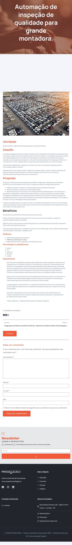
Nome (6, 382)
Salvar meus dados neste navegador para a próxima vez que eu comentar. (36, 408)
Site (4, 399)
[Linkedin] (13, 487)
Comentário (8, 357)
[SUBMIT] (36, 456)
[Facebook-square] (3, 487)
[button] (4, 315)
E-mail (6, 391)
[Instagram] (8, 487)
